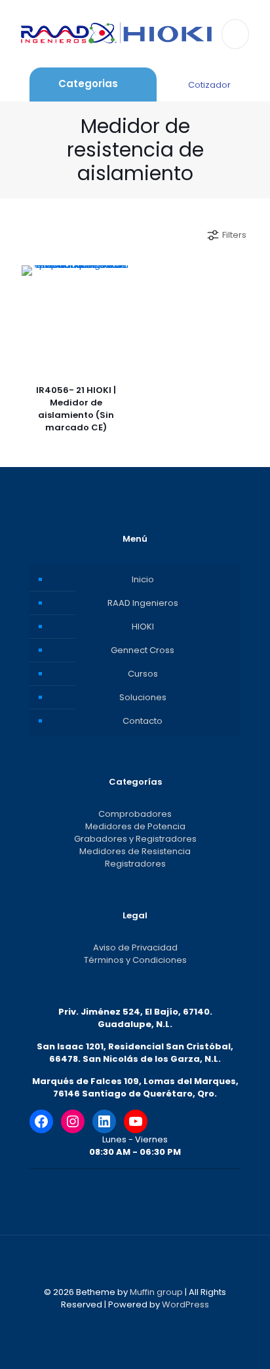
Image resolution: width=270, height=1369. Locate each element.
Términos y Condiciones (135, 960)
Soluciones (142, 697)
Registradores (135, 863)
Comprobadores (135, 814)
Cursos (143, 673)
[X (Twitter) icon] (128, 1323)
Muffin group (156, 1292)
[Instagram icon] (156, 1323)
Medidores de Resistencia (135, 851)
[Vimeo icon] (142, 1323)
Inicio (143, 579)
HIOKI (143, 626)
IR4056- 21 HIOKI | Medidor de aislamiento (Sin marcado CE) (76, 409)
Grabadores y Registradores (135, 839)
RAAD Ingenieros (142, 603)
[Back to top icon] (135, 1262)
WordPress (185, 1304)
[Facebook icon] (114, 1323)
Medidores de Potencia (135, 826)
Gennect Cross (142, 650)
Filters (234, 235)
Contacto (143, 721)
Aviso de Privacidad (135, 947)
